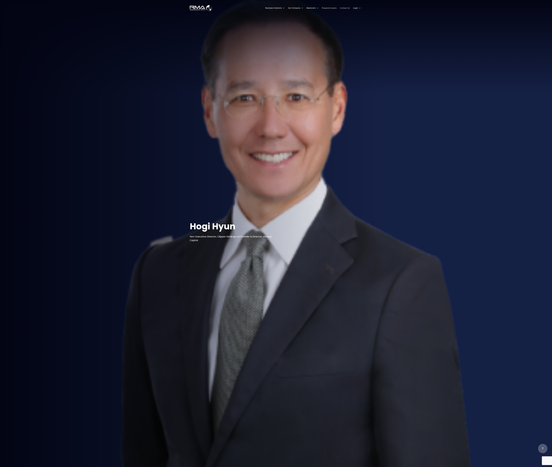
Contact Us (345, 8)
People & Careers (329, 8)
